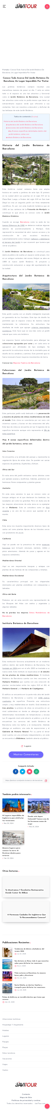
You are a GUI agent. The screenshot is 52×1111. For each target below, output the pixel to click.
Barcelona (24, 222)
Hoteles (5, 1030)
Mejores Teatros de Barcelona (26, 363)
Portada (5, 70)
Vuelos (5, 1070)
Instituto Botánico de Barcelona (18, 137)
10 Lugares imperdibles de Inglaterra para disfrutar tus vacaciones (13, 818)
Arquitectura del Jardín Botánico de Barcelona (24, 125)
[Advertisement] (26, 41)
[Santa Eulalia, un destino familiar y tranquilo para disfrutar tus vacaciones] (7, 988)
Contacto (26, 1094)
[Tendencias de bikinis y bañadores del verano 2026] (7, 952)
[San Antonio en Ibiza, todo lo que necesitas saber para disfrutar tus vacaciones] (7, 964)
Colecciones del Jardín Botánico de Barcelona (24, 128)
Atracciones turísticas (11, 1019)
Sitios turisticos (8, 1053)
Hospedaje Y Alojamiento (12, 1025)
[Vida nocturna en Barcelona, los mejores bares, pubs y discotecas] (7, 976)
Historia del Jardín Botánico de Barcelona (20, 121)
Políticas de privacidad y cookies (26, 1100)
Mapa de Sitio (26, 1097)
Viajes (4, 1064)
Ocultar (34, 117)
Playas (5, 1047)
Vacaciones (7, 1059)
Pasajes (5, 1042)
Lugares (27, 746)
